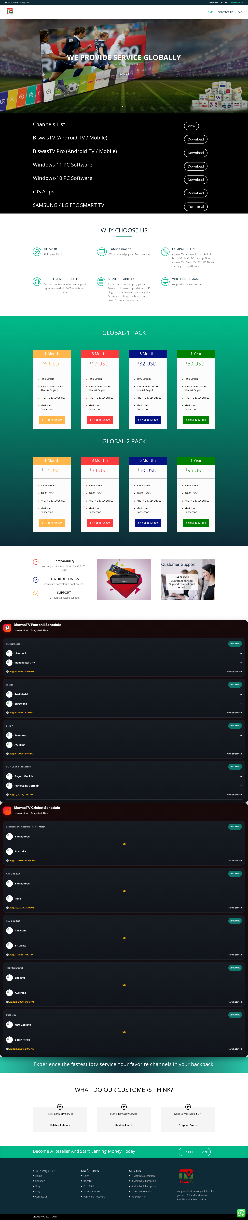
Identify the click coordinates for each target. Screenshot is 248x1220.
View (191, 126)
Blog (224, 3)
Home (209, 12)
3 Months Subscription (143, 1180)
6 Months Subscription (143, 1186)
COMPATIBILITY (183, 249)
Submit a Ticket (91, 1191)
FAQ (240, 12)
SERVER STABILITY (121, 279)
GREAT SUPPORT (65, 279)
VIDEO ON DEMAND (186, 279)
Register (87, 1180)
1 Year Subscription (141, 1191)
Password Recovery (94, 1196)
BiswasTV (124, 74)
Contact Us (225, 12)
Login (86, 1175)
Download (196, 139)
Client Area (236, 3)
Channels (40, 1180)
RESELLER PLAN (194, 1152)
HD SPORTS (52, 249)
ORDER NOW (52, 420)
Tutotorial (196, 206)
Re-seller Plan (138, 1196)
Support (213, 3)
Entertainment (120, 249)
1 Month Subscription (143, 1175)
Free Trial (88, 1186)
